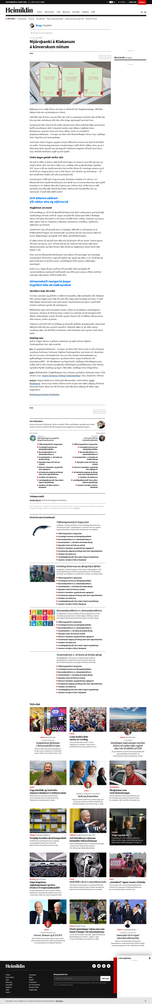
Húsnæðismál (40, 19)
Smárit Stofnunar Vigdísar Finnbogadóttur (61, 375)
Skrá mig (105, 978)
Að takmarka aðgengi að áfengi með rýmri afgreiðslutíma (51, 473)
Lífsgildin (47, 25)
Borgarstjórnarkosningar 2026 (74, 19)
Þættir (8, 992)
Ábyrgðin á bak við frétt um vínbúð (49, 463)
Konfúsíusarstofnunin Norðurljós (44, 394)
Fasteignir (32, 975)
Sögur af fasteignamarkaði (55, 19)
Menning (66, 12)
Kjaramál (31, 19)
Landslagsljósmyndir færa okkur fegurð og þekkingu (51, 481)
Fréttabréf (33, 982)
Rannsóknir (49, 12)
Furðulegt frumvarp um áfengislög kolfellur (48, 448)
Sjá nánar (59, 1001)
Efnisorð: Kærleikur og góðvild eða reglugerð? (51, 468)
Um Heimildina (34, 985)
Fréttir (39, 12)
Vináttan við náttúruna (48, 477)
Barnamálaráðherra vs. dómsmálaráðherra (48, 453)
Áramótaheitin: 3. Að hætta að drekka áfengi (50, 458)
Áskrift (31, 980)
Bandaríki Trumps (91, 19)
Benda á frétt (34, 987)
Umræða (76, 12)
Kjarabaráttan (22, 19)
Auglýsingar (33, 990)
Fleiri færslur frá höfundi (42, 517)
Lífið (93, 12)
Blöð (30, 977)
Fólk (58, 12)
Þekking (85, 12)
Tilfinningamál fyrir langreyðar (51, 444)
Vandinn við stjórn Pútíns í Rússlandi (49, 486)
